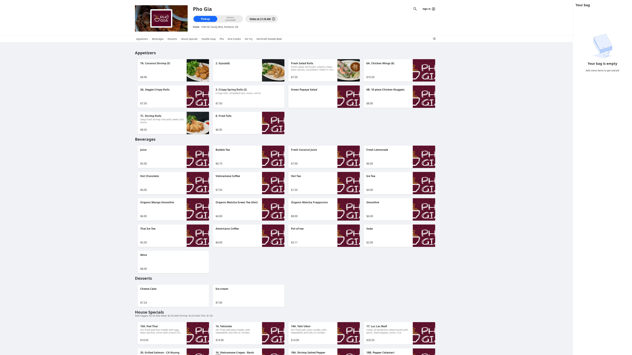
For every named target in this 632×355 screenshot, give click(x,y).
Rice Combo (234, 38)
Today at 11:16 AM (260, 18)
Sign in (427, 8)
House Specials (189, 38)
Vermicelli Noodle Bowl (269, 38)
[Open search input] (415, 8)
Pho (222, 38)
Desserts (172, 38)
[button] (173, 70)
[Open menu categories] (434, 38)
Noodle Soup (209, 38)
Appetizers (142, 38)
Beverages (158, 38)
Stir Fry (248, 38)
